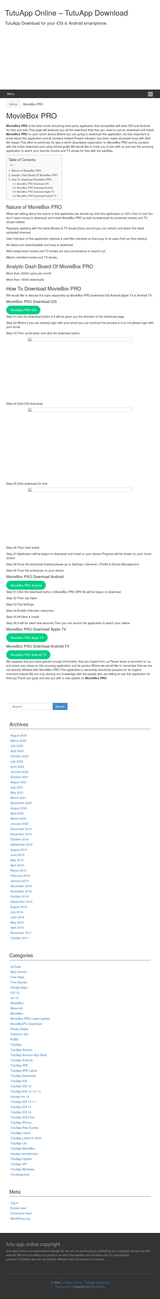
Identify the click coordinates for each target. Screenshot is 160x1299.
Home (13, 104)
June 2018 (17, 917)
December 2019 (21, 829)
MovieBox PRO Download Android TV (36, 195)
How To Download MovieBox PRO (31, 179)
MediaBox (17, 1003)
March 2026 (18, 740)
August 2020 (18, 808)
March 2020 (18, 818)
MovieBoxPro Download (26, 1024)
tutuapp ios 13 (19, 1096)
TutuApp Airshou (21, 1050)
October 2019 (19, 839)
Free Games (18, 982)
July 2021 (16, 787)
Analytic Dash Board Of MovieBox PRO (34, 175)
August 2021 (18, 782)
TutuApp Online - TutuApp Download (85, 1282)
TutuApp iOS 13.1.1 (23, 1102)
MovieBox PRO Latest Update (30, 1018)
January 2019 (19, 881)
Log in (14, 1203)
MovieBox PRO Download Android (35, 187)
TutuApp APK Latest (23, 1070)
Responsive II (64, 1286)
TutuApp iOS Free (22, 1117)
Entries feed (18, 1208)
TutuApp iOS (18, 1081)
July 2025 (16, 746)
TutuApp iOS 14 (20, 1107)
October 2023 (19, 756)
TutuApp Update (21, 1159)
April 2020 (17, 813)
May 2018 (17, 922)
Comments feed (20, 1213)
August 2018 (18, 907)
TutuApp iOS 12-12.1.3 (25, 1091)
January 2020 (19, 824)
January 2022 (19, 772)
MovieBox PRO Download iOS (33, 183)
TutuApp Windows (22, 1169)
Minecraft (16, 1008)
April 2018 (17, 927)
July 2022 (16, 761)
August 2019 (18, 850)
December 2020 (21, 803)
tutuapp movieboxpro (24, 1153)
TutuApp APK (19, 1065)
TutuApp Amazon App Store (28, 1055)
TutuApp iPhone (20, 1122)
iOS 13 (14, 992)
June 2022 (17, 766)
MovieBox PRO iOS (23, 310)
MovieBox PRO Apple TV (27, 638)
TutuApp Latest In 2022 (25, 1138)
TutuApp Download (22, 1076)
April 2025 (17, 751)
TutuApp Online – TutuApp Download (66, 12)
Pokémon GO (19, 1034)
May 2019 (17, 860)
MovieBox (16, 1013)
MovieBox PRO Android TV (28, 655)
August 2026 (18, 735)
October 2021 (19, 777)
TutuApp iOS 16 (20, 1112)
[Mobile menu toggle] (150, 94)
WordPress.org (20, 1218)
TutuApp (15, 1044)
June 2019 (17, 855)
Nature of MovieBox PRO (26, 170)
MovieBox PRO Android (26, 585)
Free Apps (17, 977)
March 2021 (18, 798)
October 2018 (19, 896)
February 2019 (20, 875)
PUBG (14, 1039)
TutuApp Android (21, 1060)
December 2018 (21, 886)
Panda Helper (19, 1029)
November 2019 (21, 834)
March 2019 (18, 870)
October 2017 (19, 938)
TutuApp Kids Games (24, 1128)
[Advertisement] (80, 56)
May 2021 (17, 792)
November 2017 (21, 933)
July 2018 (16, 912)
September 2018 (21, 901)
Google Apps (19, 987)
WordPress (97, 1286)
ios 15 (14, 998)
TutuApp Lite (18, 1143)
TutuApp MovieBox (22, 1148)
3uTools (15, 966)
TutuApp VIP (18, 1164)
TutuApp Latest (20, 1133)
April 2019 (17, 865)
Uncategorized (20, 1174)
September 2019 (21, 844)
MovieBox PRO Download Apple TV (35, 191)
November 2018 (21, 891)
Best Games (18, 972)
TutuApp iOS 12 (20, 1086)
